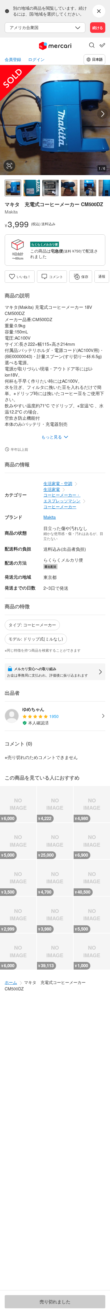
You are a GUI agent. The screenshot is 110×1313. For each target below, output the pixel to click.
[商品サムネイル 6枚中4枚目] (69, 188)
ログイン (36, 59)
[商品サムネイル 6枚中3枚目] (50, 188)
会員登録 (13, 59)
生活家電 (51, 489)
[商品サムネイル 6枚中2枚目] (31, 188)
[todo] (102, 45)
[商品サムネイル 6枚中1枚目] (13, 188)
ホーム (11, 982)
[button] (92, 45)
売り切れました (55, 1301)
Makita (49, 517)
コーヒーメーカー (59, 506)
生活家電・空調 (57, 483)
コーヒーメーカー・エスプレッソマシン (61, 498)
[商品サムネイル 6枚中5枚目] (88, 188)
